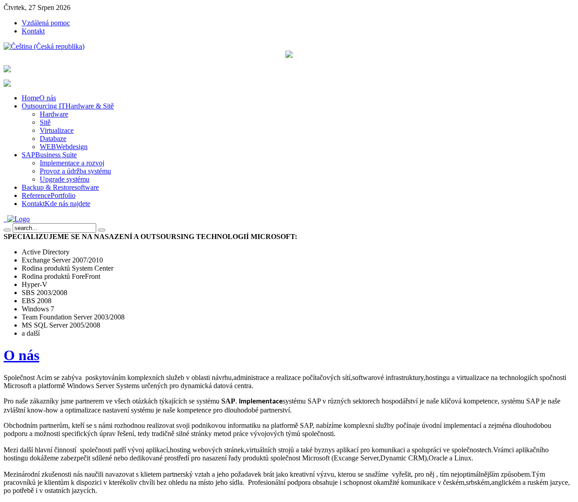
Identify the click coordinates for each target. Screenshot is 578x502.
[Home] (17, 219)
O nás (21, 355)
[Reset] (101, 230)
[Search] (7, 230)
